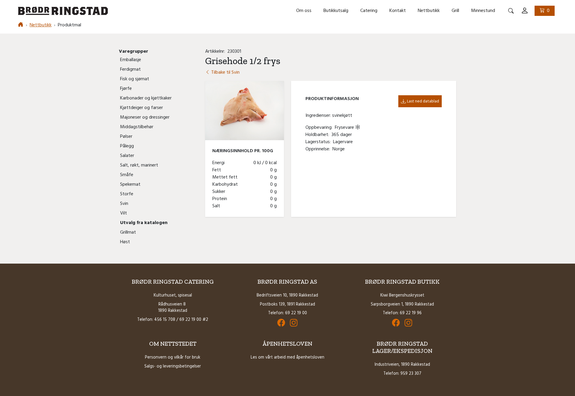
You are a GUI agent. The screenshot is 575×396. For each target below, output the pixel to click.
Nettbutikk (429, 11)
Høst (125, 242)
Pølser (126, 136)
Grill (455, 11)
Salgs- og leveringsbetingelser (172, 366)
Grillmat (128, 232)
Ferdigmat (130, 69)
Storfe (126, 194)
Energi (219, 163)
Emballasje (130, 60)
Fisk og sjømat (134, 79)
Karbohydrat (226, 184)
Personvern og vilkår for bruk (172, 357)
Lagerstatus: (319, 142)
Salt (217, 206)
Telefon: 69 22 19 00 (287, 313)
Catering (368, 11)
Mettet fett (226, 177)
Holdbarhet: (318, 134)
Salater (127, 156)
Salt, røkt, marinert (139, 165)
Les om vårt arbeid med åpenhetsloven (287, 357)
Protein (220, 198)
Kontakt (397, 11)
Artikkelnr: (216, 51)
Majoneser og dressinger (145, 117)
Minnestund (483, 11)
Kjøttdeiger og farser (141, 108)
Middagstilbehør (136, 127)
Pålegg (127, 146)
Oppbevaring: (320, 127)
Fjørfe (126, 89)
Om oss (303, 11)
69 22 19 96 (411, 313)
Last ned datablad (423, 101)
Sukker (220, 191)
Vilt (123, 213)
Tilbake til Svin (225, 72)
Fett (217, 170)
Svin (124, 204)
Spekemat (130, 184)
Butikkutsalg (335, 11)
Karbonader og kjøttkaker (146, 98)
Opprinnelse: (318, 149)
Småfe (126, 175)
